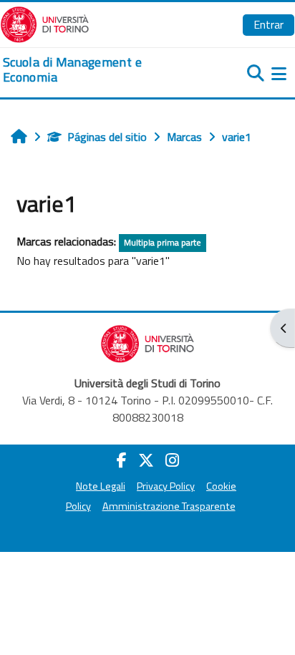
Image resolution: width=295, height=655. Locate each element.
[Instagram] (172, 460)
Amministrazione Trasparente (169, 506)
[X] (146, 460)
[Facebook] (121, 460)
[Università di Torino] (45, 22)
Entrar (268, 24)
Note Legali (100, 486)
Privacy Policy (166, 486)
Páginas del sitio (107, 136)
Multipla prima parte (162, 242)
